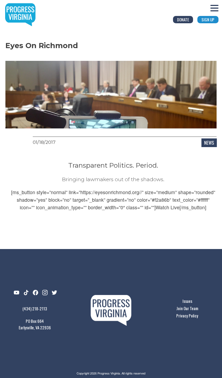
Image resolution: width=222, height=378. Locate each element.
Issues (187, 301)
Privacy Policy (187, 316)
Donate (183, 19)
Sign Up (207, 19)
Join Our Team (187, 308)
